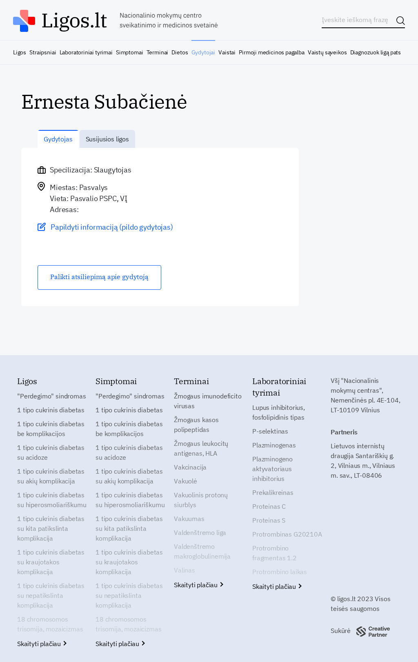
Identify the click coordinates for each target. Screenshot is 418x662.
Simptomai (129, 52)
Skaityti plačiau (39, 644)
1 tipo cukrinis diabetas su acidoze (50, 452)
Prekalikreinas (272, 492)
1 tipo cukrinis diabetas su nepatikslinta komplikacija (50, 595)
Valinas (184, 570)
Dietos (179, 52)
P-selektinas (270, 431)
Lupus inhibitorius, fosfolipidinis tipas (278, 412)
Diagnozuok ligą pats (375, 52)
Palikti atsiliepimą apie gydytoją (99, 277)
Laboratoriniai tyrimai (86, 52)
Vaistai (227, 52)
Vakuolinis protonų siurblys (201, 500)
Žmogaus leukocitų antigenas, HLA (201, 448)
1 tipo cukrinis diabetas (50, 410)
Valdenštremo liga (200, 532)
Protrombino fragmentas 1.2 (274, 553)
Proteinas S (268, 520)
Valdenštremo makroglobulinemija (202, 551)
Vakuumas (189, 518)
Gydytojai (203, 52)
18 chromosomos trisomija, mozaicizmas (50, 624)
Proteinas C (269, 506)
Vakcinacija (190, 467)
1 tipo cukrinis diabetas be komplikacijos (50, 429)
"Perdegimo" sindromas (51, 396)
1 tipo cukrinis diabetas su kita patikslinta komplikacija (50, 528)
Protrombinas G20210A (287, 534)
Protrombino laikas (279, 572)
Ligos (19, 52)
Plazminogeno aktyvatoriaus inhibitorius (272, 469)
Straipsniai (42, 52)
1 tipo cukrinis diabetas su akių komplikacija (50, 476)
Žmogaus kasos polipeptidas (196, 425)
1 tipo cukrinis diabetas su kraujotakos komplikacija (50, 562)
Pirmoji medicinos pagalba (272, 52)
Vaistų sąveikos (327, 52)
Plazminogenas (274, 445)
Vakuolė (185, 481)
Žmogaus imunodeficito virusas (208, 401)
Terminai (158, 52)
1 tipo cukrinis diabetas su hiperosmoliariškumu (51, 500)
